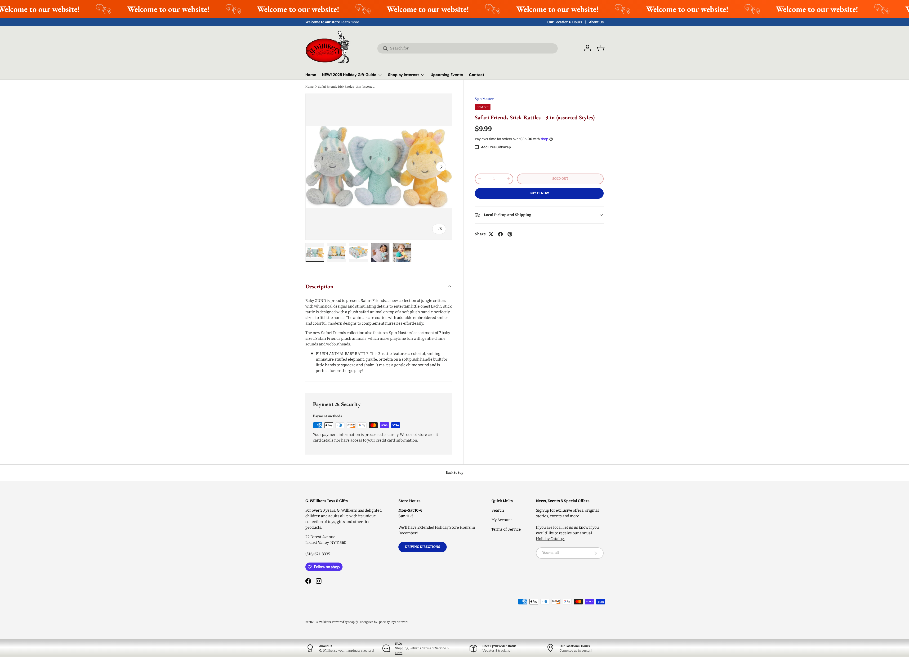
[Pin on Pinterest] (510, 234)
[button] (601, 48)
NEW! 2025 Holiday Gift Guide (349, 74)
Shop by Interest (403, 74)
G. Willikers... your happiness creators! (346, 650)
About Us (596, 22)
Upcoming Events (447, 74)
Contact (476, 74)
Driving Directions (422, 547)
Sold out (560, 179)
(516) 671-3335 (317, 554)
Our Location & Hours (564, 22)
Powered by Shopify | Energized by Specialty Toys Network (370, 622)
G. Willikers (323, 622)
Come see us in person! (576, 650)
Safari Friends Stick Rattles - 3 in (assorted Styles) (346, 86)
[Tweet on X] (491, 234)
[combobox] (467, 48)
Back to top (454, 473)
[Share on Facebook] (500, 234)
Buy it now (539, 193)
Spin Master (484, 99)
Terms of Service (506, 529)
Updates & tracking (496, 650)
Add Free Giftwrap (496, 147)
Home (310, 74)
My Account (501, 520)
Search (497, 510)
